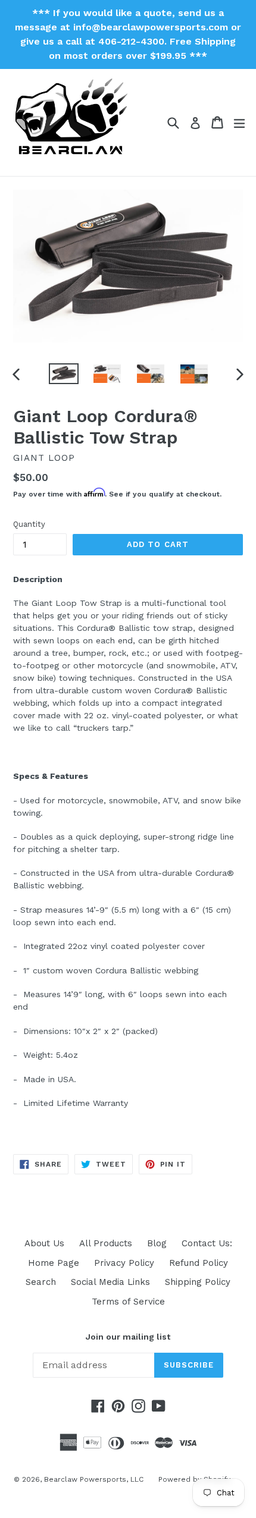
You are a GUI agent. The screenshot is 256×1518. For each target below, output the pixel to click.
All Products (105, 1243)
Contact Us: (207, 1243)
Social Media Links (110, 1282)
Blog (157, 1243)
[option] (63, 373)
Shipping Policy (197, 1282)
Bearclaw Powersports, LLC (93, 1479)
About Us (44, 1243)
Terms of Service (128, 1301)
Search (41, 1282)
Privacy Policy (124, 1263)
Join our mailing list (128, 1336)
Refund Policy (198, 1263)
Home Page (53, 1263)
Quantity (29, 524)
